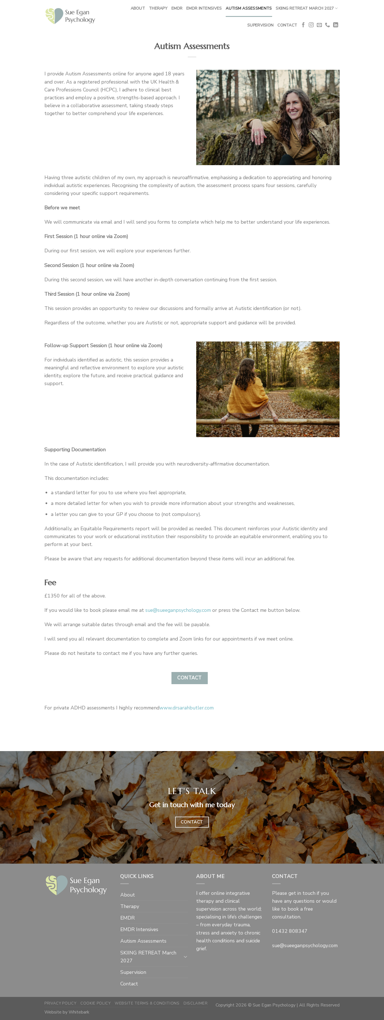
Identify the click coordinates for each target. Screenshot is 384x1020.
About (138, 8)
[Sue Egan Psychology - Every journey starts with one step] (71, 16)
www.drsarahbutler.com (186, 707)
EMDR (176, 8)
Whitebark (79, 1012)
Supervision (260, 25)
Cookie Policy (95, 1003)
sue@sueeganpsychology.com (178, 610)
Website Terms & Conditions (147, 1003)
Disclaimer (196, 1003)
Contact (287, 25)
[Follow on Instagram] (311, 25)
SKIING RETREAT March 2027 (305, 8)
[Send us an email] (319, 25)
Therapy (158, 8)
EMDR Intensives (204, 8)
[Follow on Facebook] (303, 25)
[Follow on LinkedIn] (335, 25)
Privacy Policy (60, 1003)
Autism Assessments (249, 8)
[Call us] (327, 25)
